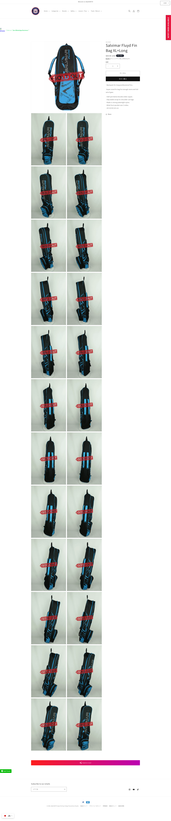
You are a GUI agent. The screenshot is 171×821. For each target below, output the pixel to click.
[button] (46, 11)
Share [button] (109, 114)
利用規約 (105, 806)
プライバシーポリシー (95, 806)
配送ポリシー (112, 806)
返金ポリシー (83, 806)
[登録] (64, 789)
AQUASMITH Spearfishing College (59, 806)
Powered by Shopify (73, 806)
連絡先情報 (121, 806)
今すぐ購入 (123, 79)
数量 (107, 62)
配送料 (108, 58)
